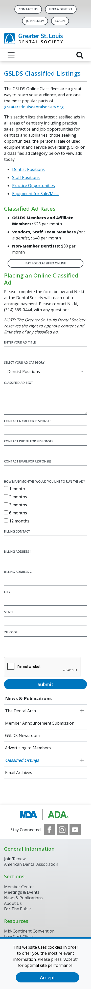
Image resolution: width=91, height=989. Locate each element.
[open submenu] (82, 711)
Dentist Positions (28, 169)
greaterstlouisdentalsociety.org (34, 107)
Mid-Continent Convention (29, 931)
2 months (17, 497)
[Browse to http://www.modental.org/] (45, 814)
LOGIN (60, 21)
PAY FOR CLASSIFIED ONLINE (46, 263)
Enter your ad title (20, 342)
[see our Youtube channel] (75, 829)
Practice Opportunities (33, 185)
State (8, 612)
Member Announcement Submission (39, 723)
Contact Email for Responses (28, 461)
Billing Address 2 (18, 572)
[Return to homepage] (45, 38)
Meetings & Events (21, 892)
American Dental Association (31, 864)
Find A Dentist (60, 9)
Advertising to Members (28, 748)
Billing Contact (17, 531)
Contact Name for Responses (28, 421)
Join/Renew (35, 21)
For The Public (17, 909)
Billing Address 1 (18, 551)
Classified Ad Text (18, 383)
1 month (16, 488)
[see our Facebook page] (49, 829)
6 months (17, 513)
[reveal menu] (11, 55)
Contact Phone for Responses (28, 441)
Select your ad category (24, 362)
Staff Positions (26, 177)
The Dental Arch (20, 711)
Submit (45, 684)
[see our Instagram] (62, 829)
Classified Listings (22, 760)
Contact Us (28, 9)
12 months (18, 521)
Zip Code (10, 632)
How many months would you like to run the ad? (44, 481)
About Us (13, 903)
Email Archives (18, 772)
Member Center (19, 886)
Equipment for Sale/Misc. (35, 193)
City (7, 592)
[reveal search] (80, 55)
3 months (17, 505)
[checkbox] (6, 488)
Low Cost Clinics (19, 936)
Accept (47, 977)
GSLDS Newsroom (22, 735)
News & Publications (28, 698)
